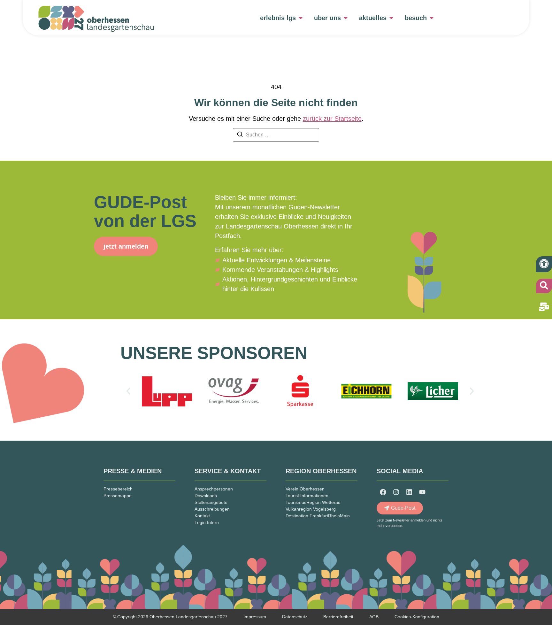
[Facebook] (383, 492)
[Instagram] (396, 492)
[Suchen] (240, 135)
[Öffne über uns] (345, 18)
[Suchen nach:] (276, 135)
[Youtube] (422, 492)
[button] (128, 391)
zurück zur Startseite (332, 118)
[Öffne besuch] (431, 18)
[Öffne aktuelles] (391, 18)
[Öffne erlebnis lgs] (300, 18)
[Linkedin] (409, 492)
